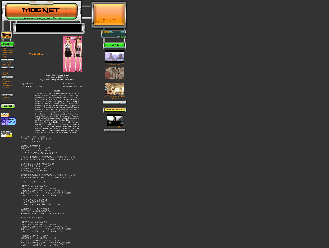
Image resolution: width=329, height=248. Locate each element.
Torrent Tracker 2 (8, 53)
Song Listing (6, 64)
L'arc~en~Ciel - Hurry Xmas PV (115, 80)
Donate (4, 55)
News (4, 70)
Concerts (5, 88)
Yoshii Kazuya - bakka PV (115, 64)
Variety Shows (7, 92)
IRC (3, 110)
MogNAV (5, 74)
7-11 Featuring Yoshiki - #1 (114, 127)
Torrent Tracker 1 (8, 51)
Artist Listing (7, 62)
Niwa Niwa (6, 99)
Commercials (7, 81)
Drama (4, 84)
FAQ (4, 57)
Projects (5, 72)
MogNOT (5, 97)
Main (4, 48)
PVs (3, 90)
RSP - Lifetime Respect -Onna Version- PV (114, 97)
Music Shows (7, 86)
